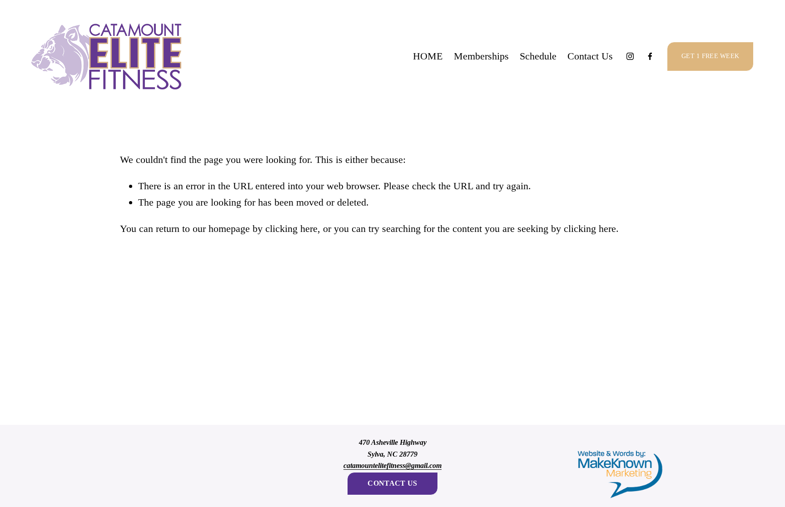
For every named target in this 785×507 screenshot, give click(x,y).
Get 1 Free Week (710, 56)
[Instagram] (630, 56)
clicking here (291, 228)
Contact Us (590, 56)
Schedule (538, 56)
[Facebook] (650, 56)
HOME (427, 56)
